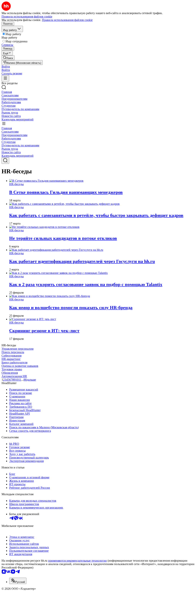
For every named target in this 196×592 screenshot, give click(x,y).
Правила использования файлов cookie (67, 20)
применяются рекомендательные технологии (77, 560)
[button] (6, 66)
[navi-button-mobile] (5, 78)
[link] (8, 57)
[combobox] (17, 581)
